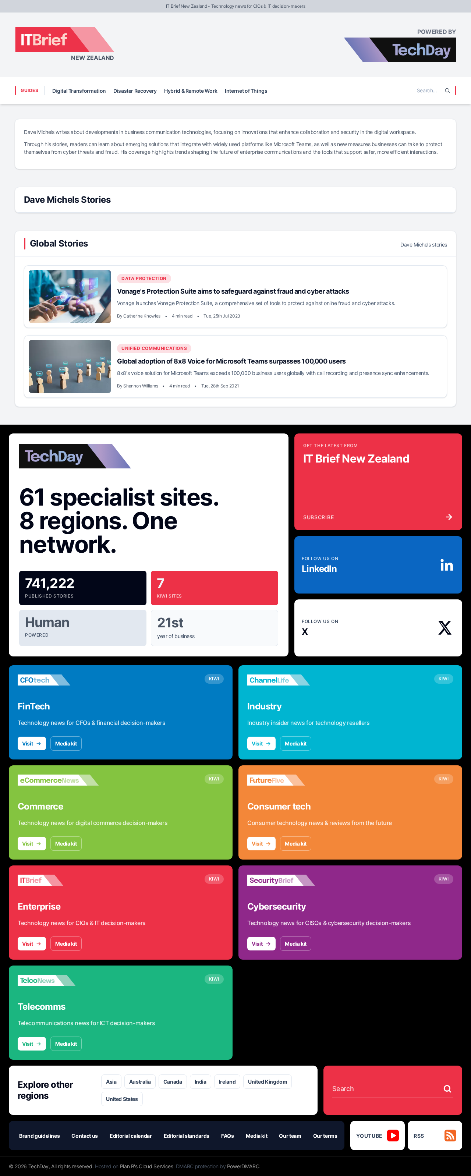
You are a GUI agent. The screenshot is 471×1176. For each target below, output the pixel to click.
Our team (290, 1136)
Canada (172, 1081)
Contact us (84, 1136)
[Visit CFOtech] (58, 680)
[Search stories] (447, 1089)
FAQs (227, 1136)
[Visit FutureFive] (287, 780)
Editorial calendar (131, 1136)
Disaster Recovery (135, 91)
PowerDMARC (243, 1166)
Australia (140, 1081)
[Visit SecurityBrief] (287, 880)
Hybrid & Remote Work (190, 91)
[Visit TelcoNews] (58, 980)
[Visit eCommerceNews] (58, 780)
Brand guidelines (39, 1136)
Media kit (66, 743)
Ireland (227, 1081)
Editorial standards (186, 1136)
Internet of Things (246, 91)
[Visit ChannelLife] (287, 680)
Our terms (325, 1136)
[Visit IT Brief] (58, 880)
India (200, 1081)
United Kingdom (267, 1081)
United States (122, 1099)
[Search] (447, 90)
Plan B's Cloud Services (146, 1166)
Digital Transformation (79, 91)
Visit (27, 743)
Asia (111, 1081)
